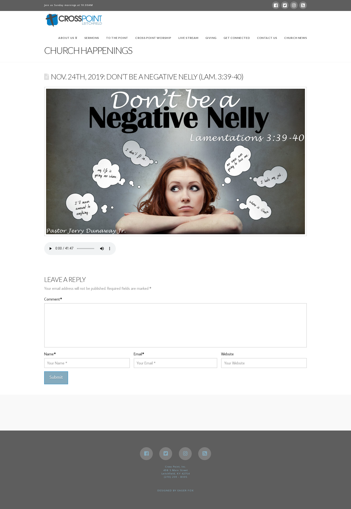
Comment (53, 299)
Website (227, 354)
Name (50, 354)
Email (139, 354)
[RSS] (303, 5)
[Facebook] (276, 5)
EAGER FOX (185, 490)
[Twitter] (285, 5)
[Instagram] (294, 5)
